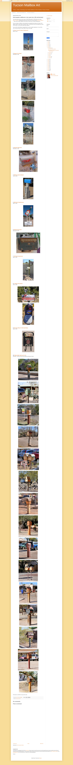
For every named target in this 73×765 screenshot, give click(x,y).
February (49, 56)
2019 (48, 61)
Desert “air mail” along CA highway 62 (21, 30)
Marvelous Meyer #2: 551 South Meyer (21, 327)
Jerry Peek (53, 74)
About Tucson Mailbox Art (21, 12)
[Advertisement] (28, 735)
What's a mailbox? (16, 20)
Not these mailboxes (30, 12)
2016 (48, 65)
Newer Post (15, 743)
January (49, 57)
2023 (48, 45)
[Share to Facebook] (28, 697)
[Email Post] (24, 697)
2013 (48, 69)
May (49, 55)
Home (28, 743)
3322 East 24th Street (18, 147)
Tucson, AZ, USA (18, 698)
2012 (48, 70)
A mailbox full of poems (18, 283)
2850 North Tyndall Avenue (19, 202)
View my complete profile (54, 75)
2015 (48, 66)
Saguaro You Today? (18, 53)
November (50, 52)
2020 (48, 60)
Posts (49, 19)
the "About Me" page (54, 751)
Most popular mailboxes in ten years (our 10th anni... (53, 50)
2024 (48, 44)
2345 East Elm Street (18, 229)
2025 (48, 43)
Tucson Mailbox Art (26, 5)
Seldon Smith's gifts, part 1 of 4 (20, 355)
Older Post (41, 743)
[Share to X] (27, 697)
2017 (48, 64)
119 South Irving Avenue (18, 256)
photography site (15, 752)
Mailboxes (14, 12)
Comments (49, 21)
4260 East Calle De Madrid (19, 174)
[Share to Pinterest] (29, 697)
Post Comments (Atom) (20, 745)
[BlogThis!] (26, 697)
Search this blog (49, 15)
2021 (48, 59)
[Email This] (25, 697)
